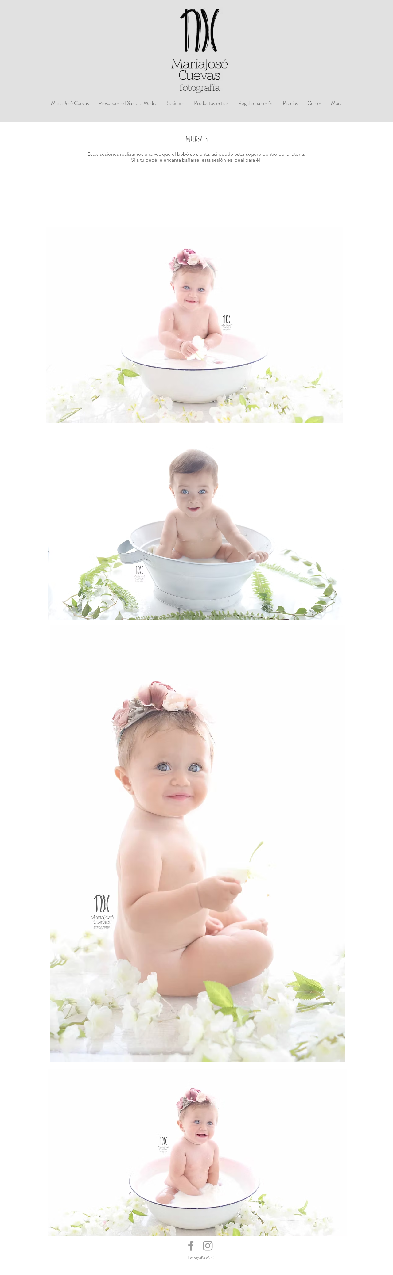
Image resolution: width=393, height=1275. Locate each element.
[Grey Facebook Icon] (190, 1245)
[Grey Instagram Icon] (207, 1245)
